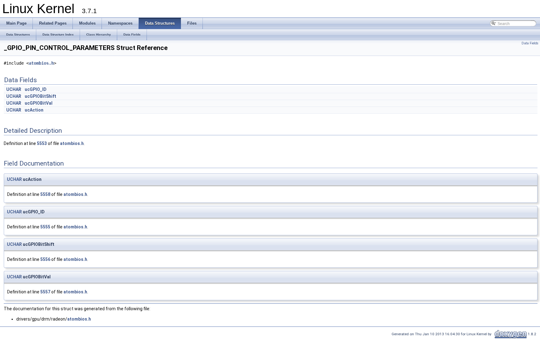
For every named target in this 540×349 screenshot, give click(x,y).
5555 (45, 226)
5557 (45, 291)
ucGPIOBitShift (40, 96)
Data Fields (530, 43)
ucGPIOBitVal (38, 103)
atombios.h (41, 63)
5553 (42, 143)
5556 (45, 259)
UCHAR (13, 89)
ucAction (34, 109)
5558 (45, 194)
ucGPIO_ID (36, 89)
